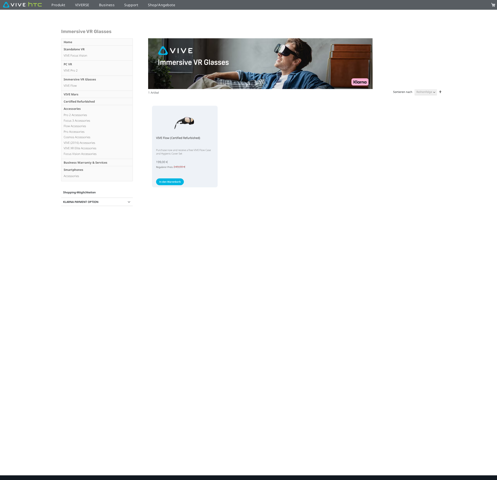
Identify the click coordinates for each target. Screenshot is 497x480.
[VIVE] (22, 5)
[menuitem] (97, 41)
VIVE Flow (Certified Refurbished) (178, 138)
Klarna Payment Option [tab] (80, 202)
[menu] (97, 109)
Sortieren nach (402, 92)
